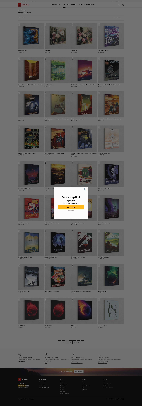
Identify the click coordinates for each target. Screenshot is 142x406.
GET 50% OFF (71, 207)
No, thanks (71, 210)
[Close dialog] (85, 189)
